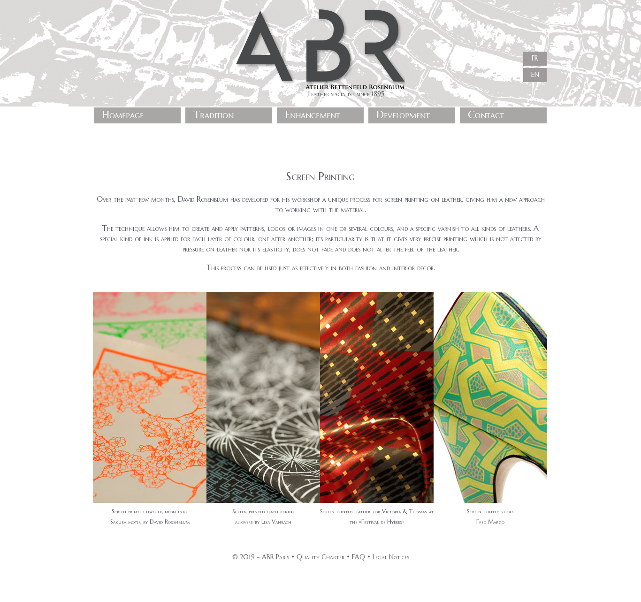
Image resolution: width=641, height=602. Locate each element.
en (535, 74)
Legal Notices (391, 557)
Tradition (213, 114)
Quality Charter (320, 557)
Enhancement (312, 114)
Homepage (123, 114)
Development (403, 114)
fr (535, 57)
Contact (486, 114)
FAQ (358, 557)
